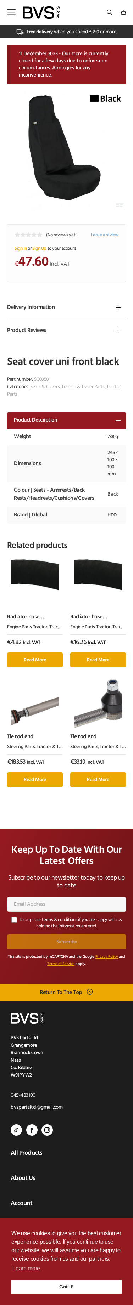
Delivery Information (31, 307)
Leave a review (104, 235)
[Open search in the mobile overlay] (110, 12)
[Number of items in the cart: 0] (123, 12)
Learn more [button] (26, 1268)
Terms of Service (60, 964)
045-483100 (23, 1095)
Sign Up (39, 248)
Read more (35, 660)
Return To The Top (61, 992)
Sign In (21, 248)
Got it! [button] (66, 1286)
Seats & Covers (45, 387)
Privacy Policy (106, 957)
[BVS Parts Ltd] (41, 12)
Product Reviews (26, 330)
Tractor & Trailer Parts (82, 387)
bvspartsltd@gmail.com (37, 1107)
